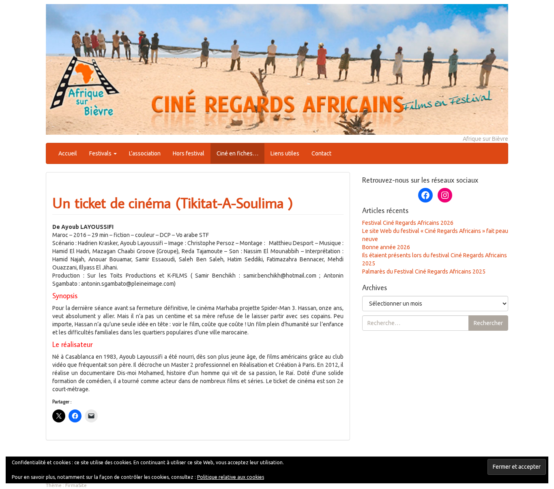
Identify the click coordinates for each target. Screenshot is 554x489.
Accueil (67, 153)
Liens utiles (285, 153)
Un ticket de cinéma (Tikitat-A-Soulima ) (172, 202)
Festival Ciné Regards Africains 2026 (407, 223)
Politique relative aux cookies (230, 477)
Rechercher (488, 323)
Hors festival (188, 153)
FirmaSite (76, 485)
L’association (145, 153)
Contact (321, 153)
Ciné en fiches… (237, 153)
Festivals (101, 153)
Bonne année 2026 (386, 247)
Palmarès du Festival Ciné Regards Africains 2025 (423, 271)
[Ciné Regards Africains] (277, 68)
